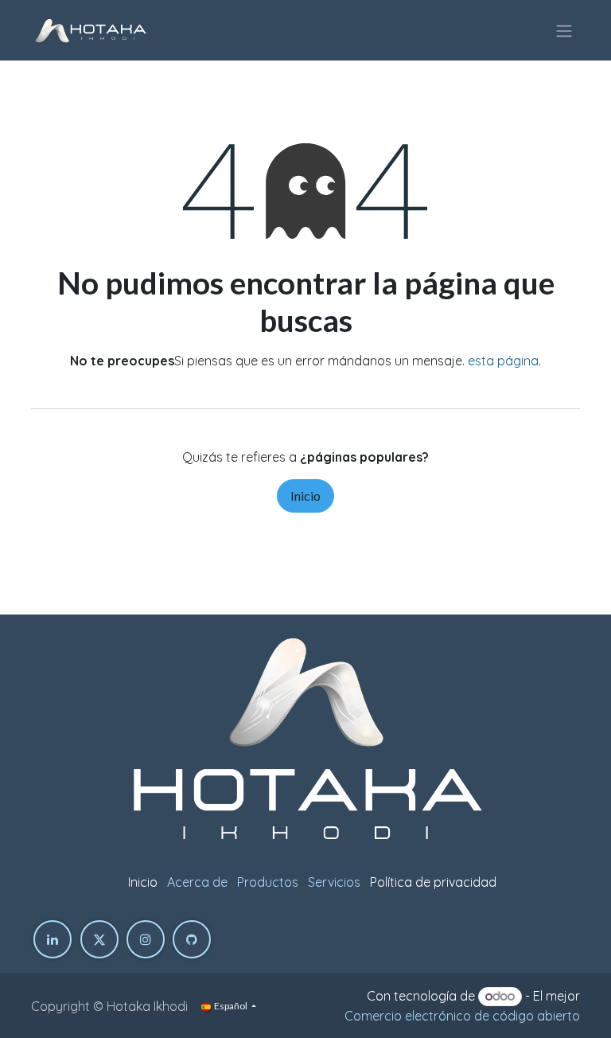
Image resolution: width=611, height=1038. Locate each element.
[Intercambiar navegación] (564, 30)
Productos (267, 882)
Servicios (334, 882)
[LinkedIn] (52, 939)
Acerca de (197, 882)
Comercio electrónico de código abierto (462, 1016)
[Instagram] (145, 939)
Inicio (305, 495)
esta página (503, 361)
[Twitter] (99, 939)
